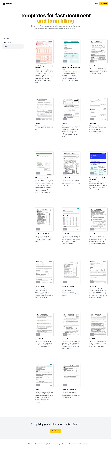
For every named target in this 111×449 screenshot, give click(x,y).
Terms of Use (27, 444)
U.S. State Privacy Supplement (78, 444)
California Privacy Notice (43, 444)
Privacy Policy (59, 444)
